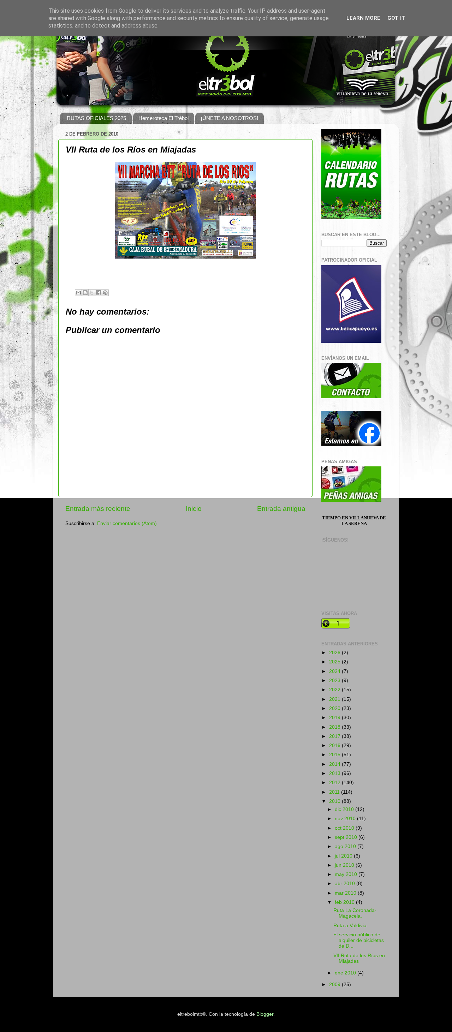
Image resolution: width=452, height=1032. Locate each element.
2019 (335, 717)
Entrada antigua (281, 508)
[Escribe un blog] (85, 292)
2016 (335, 745)
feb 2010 (345, 902)
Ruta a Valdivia (350, 925)
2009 (335, 984)
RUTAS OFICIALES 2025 (96, 118)
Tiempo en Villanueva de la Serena (354, 520)
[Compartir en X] (91, 292)
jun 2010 (345, 865)
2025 (335, 661)
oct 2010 (345, 828)
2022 (335, 689)
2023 (335, 680)
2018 (335, 727)
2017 (335, 736)
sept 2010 (346, 837)
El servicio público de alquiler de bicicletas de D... (358, 940)
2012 (335, 782)
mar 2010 (346, 893)
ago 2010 (346, 846)
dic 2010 (345, 809)
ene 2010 (346, 973)
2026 (335, 652)
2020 (335, 708)
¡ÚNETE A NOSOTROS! (229, 118)
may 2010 (346, 874)
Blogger (264, 1014)
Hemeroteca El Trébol (163, 118)
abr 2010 (345, 883)
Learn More (363, 18)
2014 (335, 764)
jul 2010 (344, 856)
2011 (335, 792)
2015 (335, 754)
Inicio (194, 508)
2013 (335, 773)
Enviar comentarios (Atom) (127, 523)
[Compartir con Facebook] (98, 292)
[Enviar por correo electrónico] (78, 292)
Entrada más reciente (97, 508)
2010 (335, 801)
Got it (396, 18)
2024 (335, 671)
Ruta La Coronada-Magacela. (354, 913)
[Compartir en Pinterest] (105, 292)
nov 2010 (346, 818)
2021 (335, 699)
